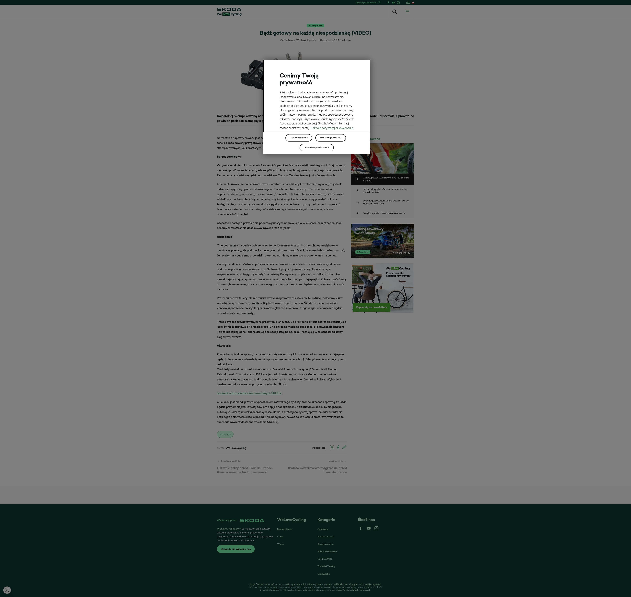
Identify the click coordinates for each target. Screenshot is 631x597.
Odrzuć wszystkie (299, 138)
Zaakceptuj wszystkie (331, 138)
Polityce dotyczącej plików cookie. (332, 128)
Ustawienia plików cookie (316, 147)
